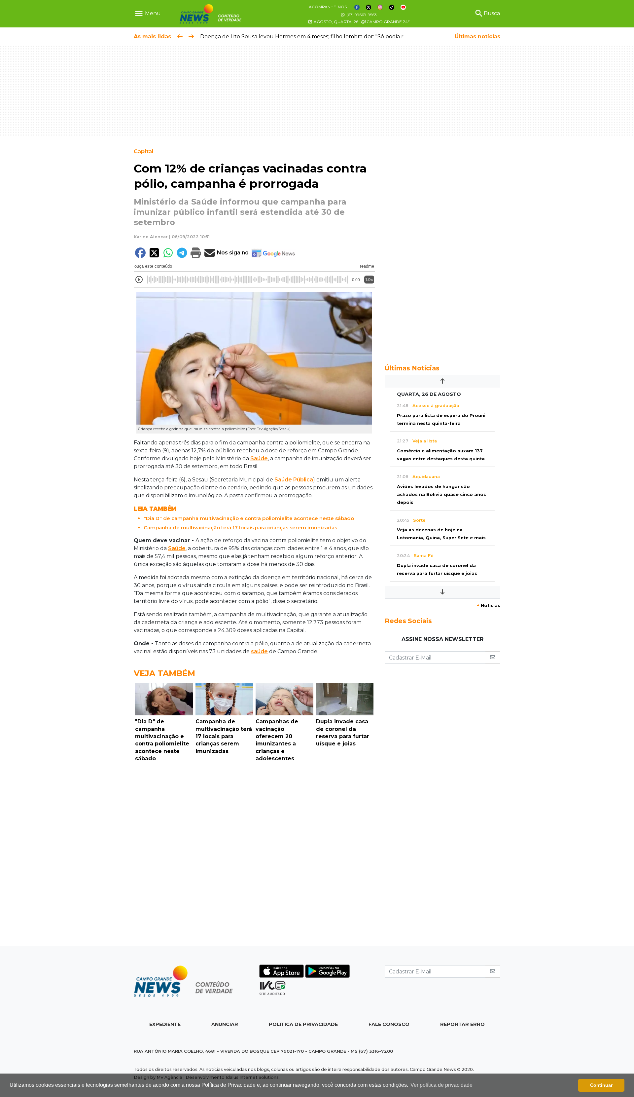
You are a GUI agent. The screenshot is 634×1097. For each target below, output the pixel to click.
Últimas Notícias (412, 368)
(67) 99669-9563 (361, 14)
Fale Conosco (389, 1024)
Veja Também (164, 673)
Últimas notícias (477, 36)
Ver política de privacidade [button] (441, 1085)
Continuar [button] (601, 1085)
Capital (144, 151)
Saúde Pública (293, 479)
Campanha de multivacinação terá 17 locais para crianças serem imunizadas (240, 527)
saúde (259, 651)
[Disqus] (254, 855)
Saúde (259, 458)
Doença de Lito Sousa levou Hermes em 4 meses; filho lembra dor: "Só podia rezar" (308, 36)
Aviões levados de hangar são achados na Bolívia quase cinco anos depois (441, 494)
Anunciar (224, 1024)
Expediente (165, 1024)
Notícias (488, 605)
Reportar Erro (462, 1024)
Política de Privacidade (303, 1024)
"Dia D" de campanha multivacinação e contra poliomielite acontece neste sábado (249, 518)
